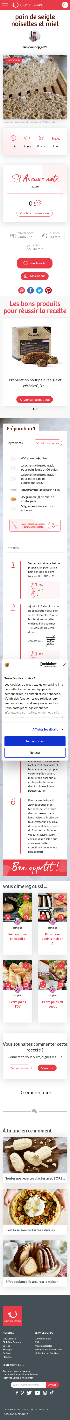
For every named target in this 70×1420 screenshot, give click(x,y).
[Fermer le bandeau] (64, 664)
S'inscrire (47, 1068)
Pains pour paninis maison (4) (52, 939)
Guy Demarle (9, 1338)
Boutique (7, 1349)
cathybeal (18, 927)
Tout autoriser (35, 741)
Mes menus (37, 276)
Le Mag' (6, 1345)
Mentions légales (43, 1345)
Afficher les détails (45, 729)
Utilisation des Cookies (46, 1353)
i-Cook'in (7, 1356)
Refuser (35, 752)
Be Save (6, 1353)
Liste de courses (49, 443)
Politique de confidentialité (48, 1349)
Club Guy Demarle (12, 1342)
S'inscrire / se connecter (18, 1409)
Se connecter (19, 1068)
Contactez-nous (43, 1338)
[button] (5, 5)
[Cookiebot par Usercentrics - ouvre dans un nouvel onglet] (42, 664)
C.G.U (38, 1342)
